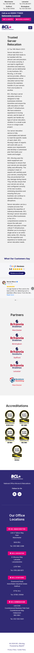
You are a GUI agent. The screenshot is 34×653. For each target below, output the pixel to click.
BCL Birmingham (18, 602)
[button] (1, 288)
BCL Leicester (18, 553)
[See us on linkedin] (20, 494)
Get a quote (8, 19)
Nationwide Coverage (11, 16)
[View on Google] (4, 282)
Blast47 (21, 646)
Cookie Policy (21, 650)
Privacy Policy (12, 650)
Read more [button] (10, 295)
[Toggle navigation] (30, 27)
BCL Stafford (18, 578)
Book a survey (24, 19)
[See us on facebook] (14, 494)
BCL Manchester (18, 529)
